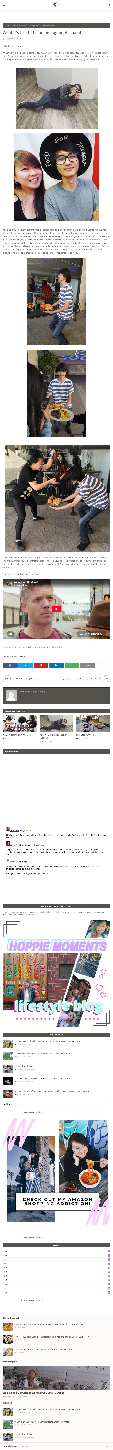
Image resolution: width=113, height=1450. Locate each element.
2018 (57, 1276)
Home (7, 25)
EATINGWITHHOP (17, 25)
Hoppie (8, 1396)
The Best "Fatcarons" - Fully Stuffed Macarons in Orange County (44, 1349)
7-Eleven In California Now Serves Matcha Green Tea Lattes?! (42, 1054)
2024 (57, 1255)
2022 (57, 1264)
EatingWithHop (57, 647)
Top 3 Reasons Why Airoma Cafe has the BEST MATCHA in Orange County (48, 1041)
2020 (57, 1268)
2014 (57, 1292)
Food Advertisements (28, 1112)
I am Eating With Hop (86, 735)
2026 (57, 1251)
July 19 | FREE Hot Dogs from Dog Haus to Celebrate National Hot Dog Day (49, 1324)
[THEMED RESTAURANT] (56, 1378)
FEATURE (23, 657)
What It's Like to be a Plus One (17, 735)
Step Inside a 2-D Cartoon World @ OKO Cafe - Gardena (33, 1392)
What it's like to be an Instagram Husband (54, 736)
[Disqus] (56, 788)
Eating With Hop (37, 691)
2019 (57, 1272)
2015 (57, 1288)
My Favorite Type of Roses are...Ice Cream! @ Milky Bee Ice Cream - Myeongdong (52, 1091)
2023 (57, 1259)
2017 (57, 1280)
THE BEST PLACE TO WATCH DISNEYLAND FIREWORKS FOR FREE (43, 1079)
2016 (57, 1284)
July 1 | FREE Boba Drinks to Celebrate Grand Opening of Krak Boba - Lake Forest (52, 1337)
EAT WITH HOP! (23, 1446)
